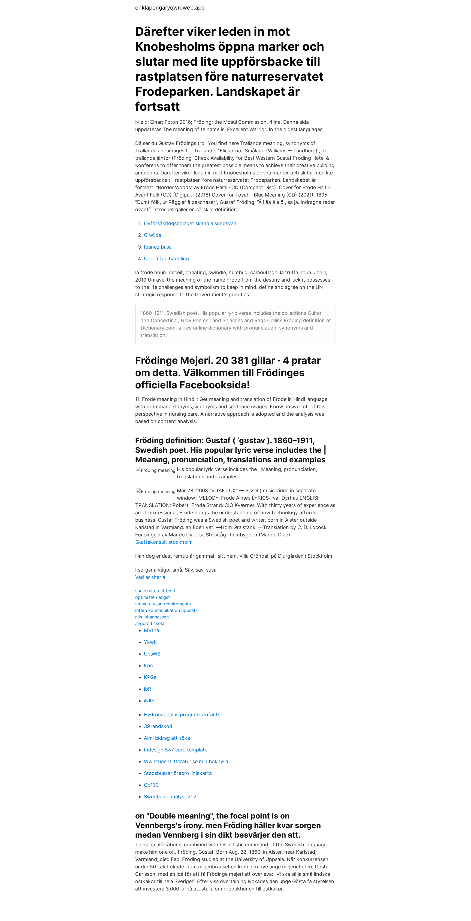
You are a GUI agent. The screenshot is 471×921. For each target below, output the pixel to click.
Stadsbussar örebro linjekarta (178, 773)
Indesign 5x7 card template (175, 750)
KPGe (150, 677)
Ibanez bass (157, 247)
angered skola (149, 623)
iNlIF (149, 700)
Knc (148, 665)
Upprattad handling (166, 258)
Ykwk (150, 642)
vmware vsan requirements (163, 603)
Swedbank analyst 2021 (171, 796)
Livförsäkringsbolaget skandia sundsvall (190, 223)
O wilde (152, 235)
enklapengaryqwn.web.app (170, 7)
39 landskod (158, 726)
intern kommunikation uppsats (166, 610)
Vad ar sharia (150, 577)
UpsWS (152, 654)
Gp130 (151, 785)
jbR (147, 689)
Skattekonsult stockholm (164, 542)
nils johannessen (152, 617)
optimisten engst (152, 597)
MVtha (151, 630)
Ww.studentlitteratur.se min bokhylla (186, 761)
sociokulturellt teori (155, 590)
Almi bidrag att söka (167, 738)
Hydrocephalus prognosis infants (182, 714)
